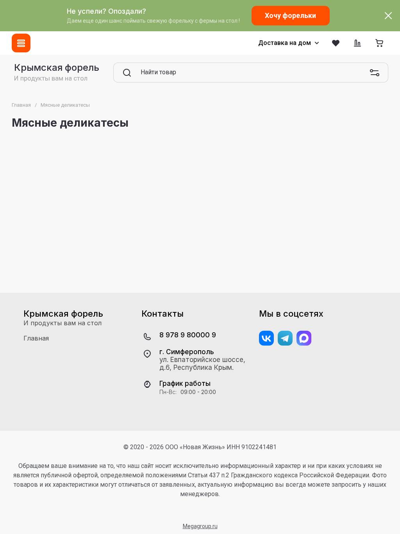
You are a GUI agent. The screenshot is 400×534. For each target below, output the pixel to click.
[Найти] (127, 73)
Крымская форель (56, 67)
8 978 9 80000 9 (187, 335)
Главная (21, 105)
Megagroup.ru (200, 526)
